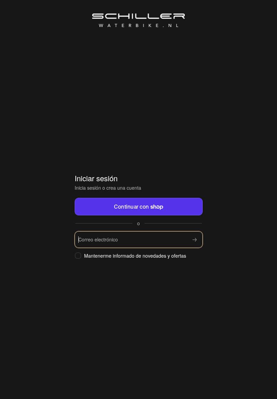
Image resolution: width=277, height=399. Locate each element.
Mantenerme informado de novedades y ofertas (135, 256)
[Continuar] (194, 239)
